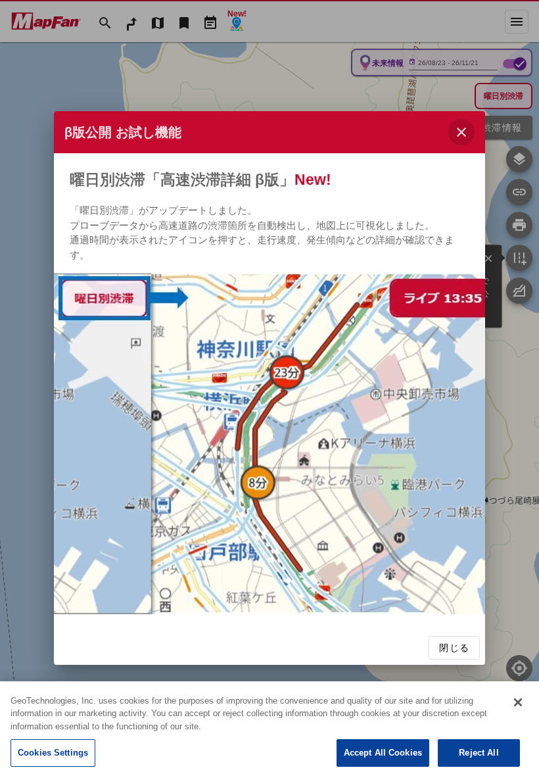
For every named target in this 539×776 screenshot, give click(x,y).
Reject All (478, 753)
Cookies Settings (53, 753)
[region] (269, 728)
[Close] (518, 702)
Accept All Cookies (383, 753)
